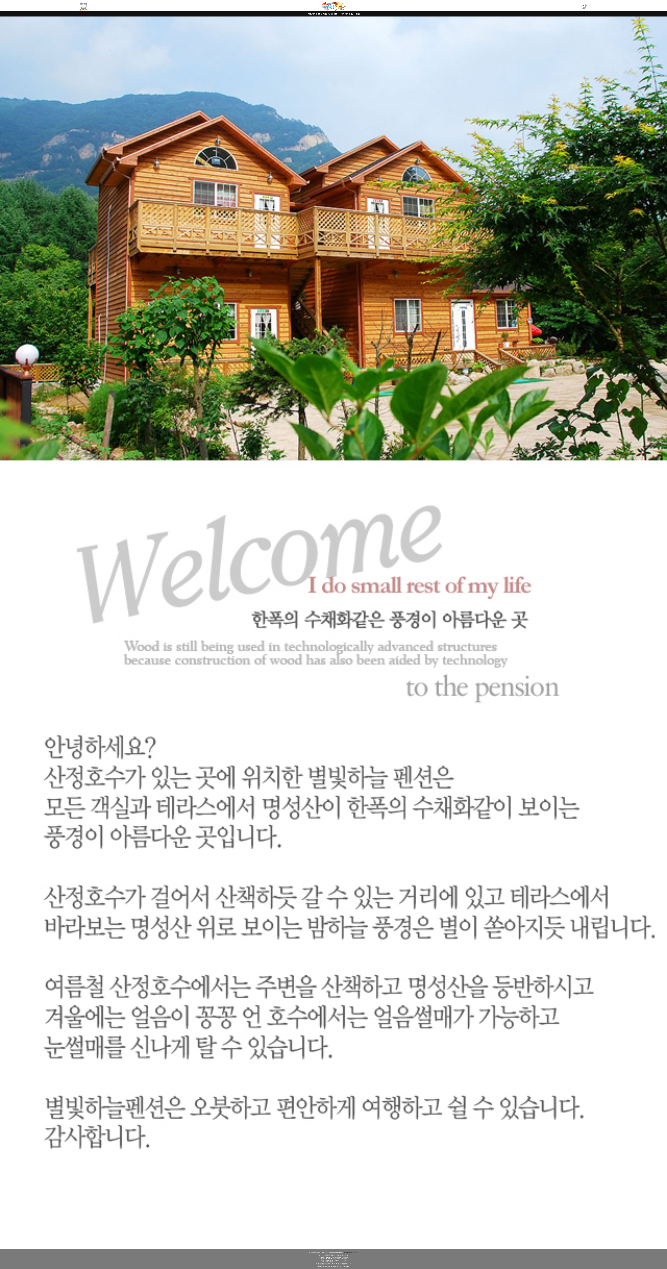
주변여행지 (334, 13)
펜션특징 (322, 13)
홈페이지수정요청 (351, 1252)
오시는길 (355, 13)
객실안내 (312, 13)
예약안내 (345, 13)
